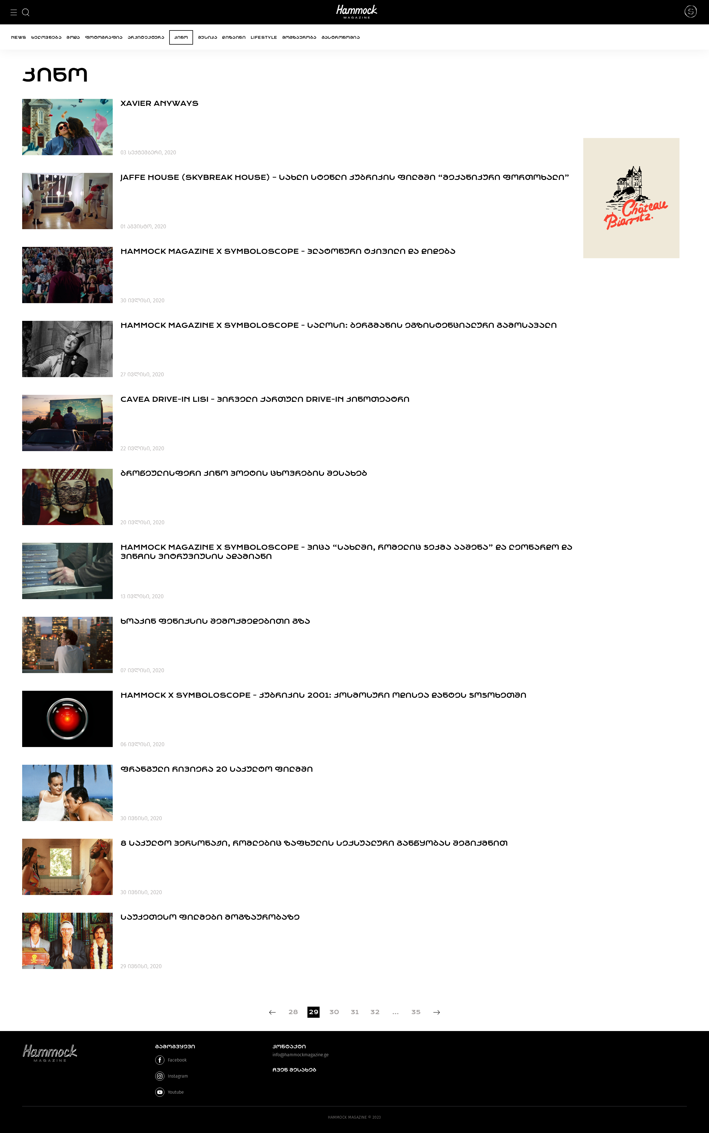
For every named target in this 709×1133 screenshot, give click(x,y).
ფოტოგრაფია (104, 37)
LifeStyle (264, 37)
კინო (181, 37)
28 (293, 1012)
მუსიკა (207, 37)
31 (355, 1012)
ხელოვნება (46, 37)
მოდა (73, 37)
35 (416, 1012)
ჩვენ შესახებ (294, 1070)
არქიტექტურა (146, 37)
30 (334, 1012)
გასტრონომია (341, 37)
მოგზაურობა (299, 37)
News (18, 37)
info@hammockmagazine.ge (301, 1055)
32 (375, 1012)
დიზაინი (234, 37)
